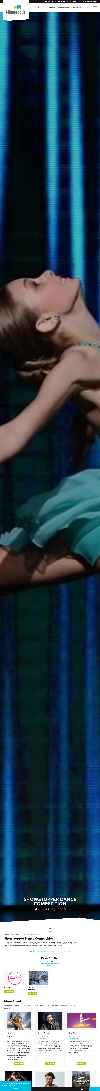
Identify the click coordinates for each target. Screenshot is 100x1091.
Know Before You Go (65, 951)
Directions (48, 1)
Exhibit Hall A (50, 965)
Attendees (40, 7)
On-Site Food (76, 1)
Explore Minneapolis (53, 951)
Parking (54, 1)
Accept (16, 1088)
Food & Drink (41, 951)
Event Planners (63, 7)
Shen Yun (72, 1033)
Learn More (19, 1064)
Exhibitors (51, 7)
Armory (9, 1038)
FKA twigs (10, 1033)
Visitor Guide (93, 1089)
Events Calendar (79, 7)
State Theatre (41, 1038)
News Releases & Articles (64, 1)
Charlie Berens (43, 1033)
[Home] (16, 10)
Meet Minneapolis (92, 1)
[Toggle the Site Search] (88, 7)
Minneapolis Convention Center (50, 963)
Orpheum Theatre (74, 1038)
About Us (83, 1)
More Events (32, 951)
